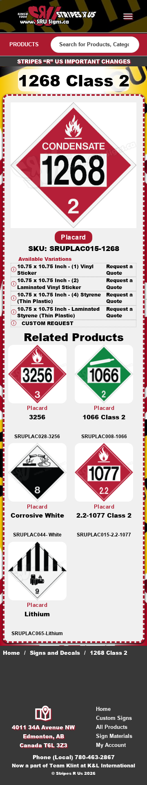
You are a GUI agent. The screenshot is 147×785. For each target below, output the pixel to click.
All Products (111, 727)
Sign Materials (114, 736)
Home (11, 652)
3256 (37, 417)
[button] (73, 270)
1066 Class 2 (103, 417)
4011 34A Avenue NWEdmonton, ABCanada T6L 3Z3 (43, 736)
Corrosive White (37, 515)
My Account (111, 745)
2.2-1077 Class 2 (103, 515)
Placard (73, 237)
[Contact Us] (43, 714)
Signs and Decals (55, 652)
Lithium (37, 614)
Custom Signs (114, 718)
